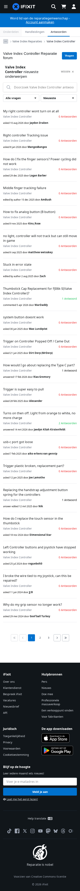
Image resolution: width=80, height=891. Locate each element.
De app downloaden (57, 729)
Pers (44, 681)
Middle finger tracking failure (24, 188)
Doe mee (47, 694)
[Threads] (63, 831)
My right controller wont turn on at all (31, 111)
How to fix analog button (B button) (29, 212)
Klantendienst (12, 688)
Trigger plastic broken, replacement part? (33, 466)
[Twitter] (25, 831)
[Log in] (74, 6)
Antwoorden (59, 32)
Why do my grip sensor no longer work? (32, 604)
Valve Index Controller (61, 41)
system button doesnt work (23, 317)
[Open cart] (64, 6)
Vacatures (9, 700)
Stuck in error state (17, 264)
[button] (53, 6)
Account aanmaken (40, 22)
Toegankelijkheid (14, 736)
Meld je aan (40, 792)
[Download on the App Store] (56, 738)
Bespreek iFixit (12, 694)
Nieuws (46, 688)
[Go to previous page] (22, 637)
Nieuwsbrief (11, 706)
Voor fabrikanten (52, 716)
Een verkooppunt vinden (57, 710)
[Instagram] (32, 831)
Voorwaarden (11, 748)
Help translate (37, 818)
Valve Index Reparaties (27, 41)
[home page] (23, 6)
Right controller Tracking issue (25, 135)
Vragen (69, 55)
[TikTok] (9, 831)
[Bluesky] (56, 831)
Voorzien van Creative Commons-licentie (40, 876)
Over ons (9, 681)
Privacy (7, 742)
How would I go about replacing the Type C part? (39, 365)
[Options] (5, 41)
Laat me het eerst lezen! (22, 799)
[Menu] (5, 6)
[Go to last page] (65, 637)
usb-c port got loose (18, 442)
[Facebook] (17, 831)
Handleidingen (34, 32)
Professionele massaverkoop (51, 702)
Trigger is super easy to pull (23, 389)
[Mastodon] (48, 831)
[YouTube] (40, 831)
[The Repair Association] (71, 831)
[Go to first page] (14, 637)
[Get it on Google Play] (57, 750)
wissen (65, 71)
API (5, 713)
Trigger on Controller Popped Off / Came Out (36, 341)
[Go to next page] (57, 637)
